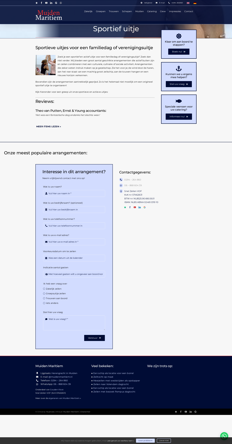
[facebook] (130, 207)
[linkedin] (140, 207)
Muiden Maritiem (71, 412)
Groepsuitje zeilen (56, 293)
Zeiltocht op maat (103, 377)
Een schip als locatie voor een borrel (113, 373)
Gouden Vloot (57, 389)
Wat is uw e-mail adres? (56, 235)
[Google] (145, 207)
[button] (224, 436)
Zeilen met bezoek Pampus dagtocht (114, 391)
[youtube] (135, 207)
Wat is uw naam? (52, 186)
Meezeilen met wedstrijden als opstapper (116, 380)
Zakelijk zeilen (53, 289)
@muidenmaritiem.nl (60, 377)
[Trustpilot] (125, 207)
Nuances (50, 412)
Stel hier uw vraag (53, 312)
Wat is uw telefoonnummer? (59, 219)
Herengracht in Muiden (64, 373)
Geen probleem (145, 440)
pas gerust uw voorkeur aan (120, 441)
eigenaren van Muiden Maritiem (64, 398)
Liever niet (164, 440)
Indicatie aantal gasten (55, 267)
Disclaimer (85, 412)
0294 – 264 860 (132, 179)
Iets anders (52, 303)
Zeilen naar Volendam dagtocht (111, 384)
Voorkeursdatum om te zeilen (59, 251)
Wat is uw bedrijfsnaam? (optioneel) (63, 203)
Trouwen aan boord (56, 298)
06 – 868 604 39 (133, 185)
